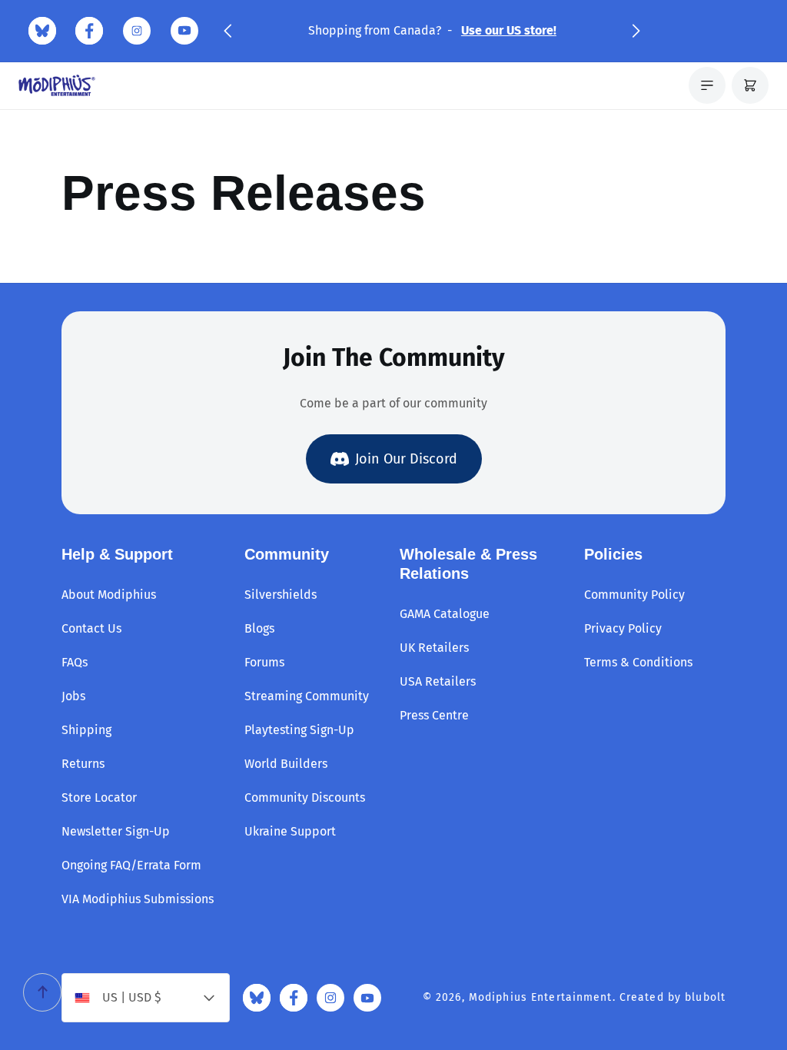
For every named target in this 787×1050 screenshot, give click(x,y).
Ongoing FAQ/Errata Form (131, 865)
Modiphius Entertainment (541, 997)
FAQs (74, 662)
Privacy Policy (623, 628)
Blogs (259, 628)
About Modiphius (108, 594)
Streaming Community (306, 696)
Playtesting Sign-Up (299, 730)
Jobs (73, 696)
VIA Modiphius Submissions (137, 899)
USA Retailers (438, 681)
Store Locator (99, 797)
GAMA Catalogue (445, 613)
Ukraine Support (290, 831)
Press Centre (434, 715)
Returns (83, 763)
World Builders (285, 763)
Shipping (86, 730)
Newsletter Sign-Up (115, 831)
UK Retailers (434, 647)
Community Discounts (304, 797)
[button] (227, 31)
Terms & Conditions (638, 662)
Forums (264, 662)
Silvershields (280, 594)
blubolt (705, 997)
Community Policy (634, 594)
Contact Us (91, 628)
